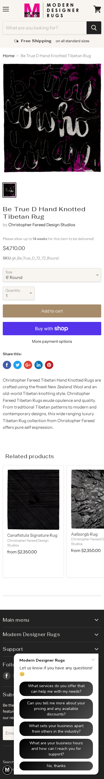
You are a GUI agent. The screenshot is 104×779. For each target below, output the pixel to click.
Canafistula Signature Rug (32, 535)
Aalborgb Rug (84, 534)
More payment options (52, 341)
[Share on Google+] (28, 365)
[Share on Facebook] (7, 365)
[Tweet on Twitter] (17, 365)
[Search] (94, 27)
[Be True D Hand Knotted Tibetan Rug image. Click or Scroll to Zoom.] (52, 121)
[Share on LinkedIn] (38, 365)
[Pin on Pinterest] (49, 365)
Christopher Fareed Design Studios (41, 224)
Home (8, 55)
